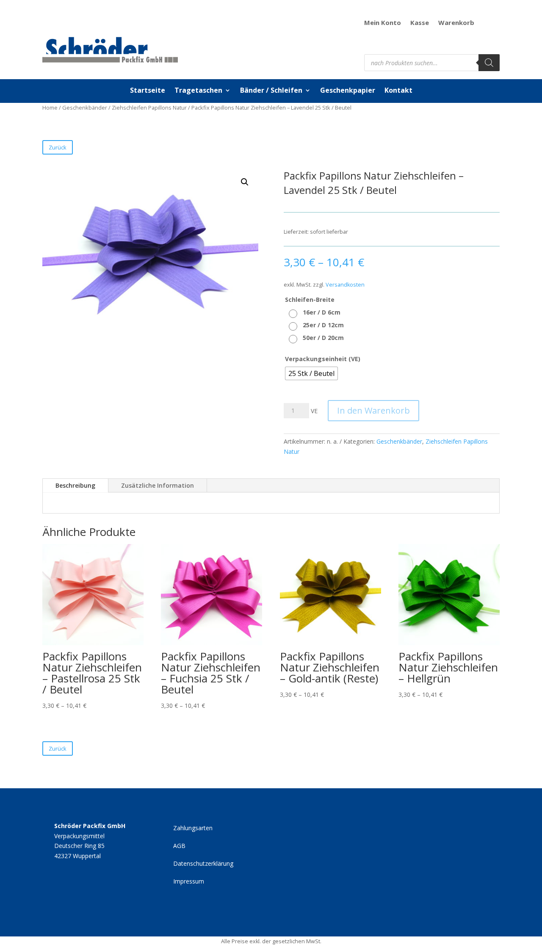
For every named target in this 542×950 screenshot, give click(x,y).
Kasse (419, 23)
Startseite (147, 91)
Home (50, 107)
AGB (179, 846)
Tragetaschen (198, 91)
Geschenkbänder (84, 107)
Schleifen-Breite (310, 299)
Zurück (57, 147)
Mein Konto (382, 23)
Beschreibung (75, 485)
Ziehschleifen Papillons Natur (149, 107)
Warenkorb (456, 23)
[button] (244, 182)
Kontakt (398, 91)
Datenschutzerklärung (203, 864)
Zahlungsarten (193, 828)
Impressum (188, 881)
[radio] (316, 312)
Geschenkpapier (347, 91)
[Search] (489, 62)
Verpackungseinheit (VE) (322, 359)
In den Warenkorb (373, 410)
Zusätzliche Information (157, 485)
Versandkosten (345, 284)
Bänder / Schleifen (271, 91)
